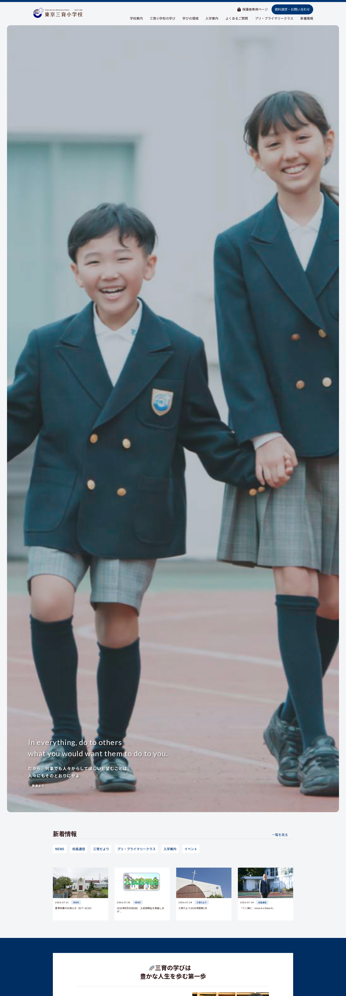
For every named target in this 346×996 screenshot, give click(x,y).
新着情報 (306, 18)
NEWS (59, 848)
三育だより (101, 848)
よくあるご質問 (236, 18)
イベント (190, 848)
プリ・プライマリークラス (274, 18)
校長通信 (78, 848)
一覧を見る (280, 834)
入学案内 (211, 18)
